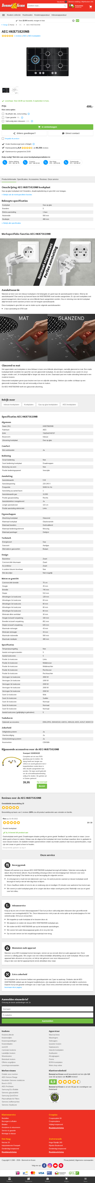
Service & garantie (9, 1131)
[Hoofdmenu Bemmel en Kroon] (3, 15)
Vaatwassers (54, 1047)
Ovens (51, 1059)
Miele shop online (55, 1065)
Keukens (6, 1031)
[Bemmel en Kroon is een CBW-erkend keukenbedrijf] (74, 1172)
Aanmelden (47, 1021)
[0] (90, 6)
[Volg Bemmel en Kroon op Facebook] (44, 1165)
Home (12, 25)
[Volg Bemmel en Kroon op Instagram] (50, 1165)
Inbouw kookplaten (11, 405)
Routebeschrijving (56, 1128)
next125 (5, 1047)
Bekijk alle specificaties (12, 223)
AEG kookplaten (34, 36)
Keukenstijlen (7, 1038)
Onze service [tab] (53, 179)
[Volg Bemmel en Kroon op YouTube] (55, 1165)
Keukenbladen (7, 1044)
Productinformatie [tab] (9, 179)
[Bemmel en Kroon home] (13, 6)
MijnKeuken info (87, 2)
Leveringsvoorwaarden (10, 1065)
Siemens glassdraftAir (10, 1093)
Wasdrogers (53, 1038)
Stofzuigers (53, 1041)
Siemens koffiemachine (10, 1102)
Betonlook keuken (8, 1059)
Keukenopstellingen (9, 1041)
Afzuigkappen (54, 1056)
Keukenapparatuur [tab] (42, 15)
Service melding (74, 2)
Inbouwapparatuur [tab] (59, 15)
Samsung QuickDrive (10, 1096)
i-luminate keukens (9, 1050)
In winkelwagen (49, 127)
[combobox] (47, 5)
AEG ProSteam (8, 1086)
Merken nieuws (9, 1070)
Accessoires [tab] (34, 179)
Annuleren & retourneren (11, 1127)
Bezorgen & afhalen (9, 1121)
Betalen (4, 1124)
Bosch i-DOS (7, 1083)
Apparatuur (54, 1031)
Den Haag (6, 1139)
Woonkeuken (7, 1056)
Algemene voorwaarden (84, 1160)
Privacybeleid (69, 1160)
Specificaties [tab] (22, 179)
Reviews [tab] (43, 179)
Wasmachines (54, 1035)
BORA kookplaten (55, 1062)
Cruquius (53, 1115)
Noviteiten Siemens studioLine (13, 1080)
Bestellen (5, 1118)
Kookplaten (28, 405)
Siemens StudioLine (9, 1105)
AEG (25, 36)
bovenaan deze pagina (13, 987)
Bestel (42, 786)
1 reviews (18, 36)
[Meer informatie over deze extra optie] (28, 114)
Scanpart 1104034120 (31, 753)
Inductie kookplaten (56, 1050)
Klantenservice (9, 1115)
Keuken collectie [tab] (14, 15)
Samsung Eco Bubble (10, 1089)
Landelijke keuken (8, 1053)
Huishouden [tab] (27, 15)
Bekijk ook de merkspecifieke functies (17, 195)
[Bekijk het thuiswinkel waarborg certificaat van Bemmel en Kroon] (75, 5)
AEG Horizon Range (9, 1077)
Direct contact (72, 133)
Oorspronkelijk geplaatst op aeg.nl (14, 848)
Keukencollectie (8, 1035)
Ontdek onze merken (10, 1074)
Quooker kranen (55, 1044)
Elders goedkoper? (26, 133)
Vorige (5, 25)
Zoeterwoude (55, 1139)
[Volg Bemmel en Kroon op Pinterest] (61, 1165)
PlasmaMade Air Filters (10, 1099)
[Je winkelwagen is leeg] (90, 6)
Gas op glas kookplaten (48, 405)
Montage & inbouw (9, 1134)
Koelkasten (53, 1053)
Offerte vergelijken (9, 1062)
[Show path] (20, 25)
